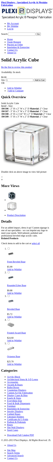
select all (36, 243)
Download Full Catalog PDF (20, 435)
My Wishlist (12, 26)
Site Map (11, 450)
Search (4, 34)
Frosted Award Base (16, 333)
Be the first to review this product (16, 67)
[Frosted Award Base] (10, 328)
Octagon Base (13, 356)
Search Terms (13, 453)
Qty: (3, 80)
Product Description (16, 215)
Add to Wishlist (14, 88)
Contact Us (12, 458)
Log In (10, 29)
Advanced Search (15, 455)
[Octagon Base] (10, 351)
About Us (11, 445)
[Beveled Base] (10, 304)
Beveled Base (13, 309)
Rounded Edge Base (16, 285)
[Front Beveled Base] (10, 256)
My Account (13, 23)
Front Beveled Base (16, 261)
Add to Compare (16, 90)
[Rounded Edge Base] (10, 280)
